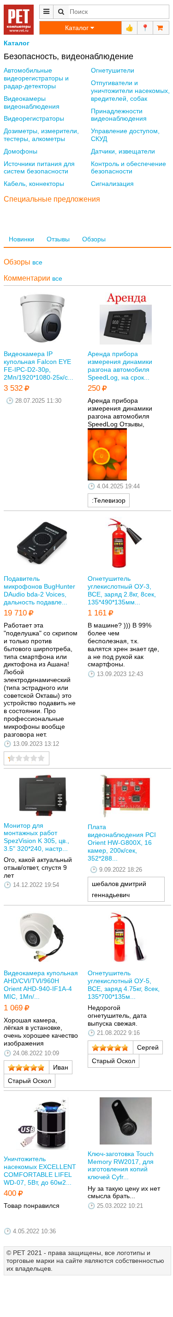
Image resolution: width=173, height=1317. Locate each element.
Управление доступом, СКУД (125, 134)
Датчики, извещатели (123, 151)
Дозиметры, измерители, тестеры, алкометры (41, 134)
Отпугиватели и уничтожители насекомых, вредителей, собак (130, 90)
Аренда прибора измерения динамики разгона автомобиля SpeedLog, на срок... (120, 365)
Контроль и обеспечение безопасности (128, 167)
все (37, 262)
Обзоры (94, 239)
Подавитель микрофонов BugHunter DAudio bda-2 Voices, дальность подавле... (39, 590)
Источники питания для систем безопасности (39, 167)
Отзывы (58, 239)
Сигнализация (112, 183)
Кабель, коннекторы (34, 183)
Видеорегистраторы (34, 118)
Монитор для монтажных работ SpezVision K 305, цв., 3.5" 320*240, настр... (36, 837)
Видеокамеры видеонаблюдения (32, 102)
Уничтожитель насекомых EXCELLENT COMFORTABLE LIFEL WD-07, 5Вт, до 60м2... (40, 1170)
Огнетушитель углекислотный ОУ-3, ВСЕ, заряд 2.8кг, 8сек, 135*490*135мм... (122, 590)
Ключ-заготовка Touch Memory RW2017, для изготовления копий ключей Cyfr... (121, 1165)
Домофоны (20, 151)
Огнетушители (112, 70)
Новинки (21, 239)
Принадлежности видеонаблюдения (119, 115)
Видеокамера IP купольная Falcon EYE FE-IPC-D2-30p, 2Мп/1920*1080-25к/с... (38, 365)
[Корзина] (161, 28)
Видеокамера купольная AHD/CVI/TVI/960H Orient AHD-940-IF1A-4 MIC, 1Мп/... (41, 984)
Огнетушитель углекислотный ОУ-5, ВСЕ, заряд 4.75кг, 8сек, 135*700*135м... (124, 984)
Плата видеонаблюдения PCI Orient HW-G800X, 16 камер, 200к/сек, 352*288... (122, 842)
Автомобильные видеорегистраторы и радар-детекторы (36, 78)
